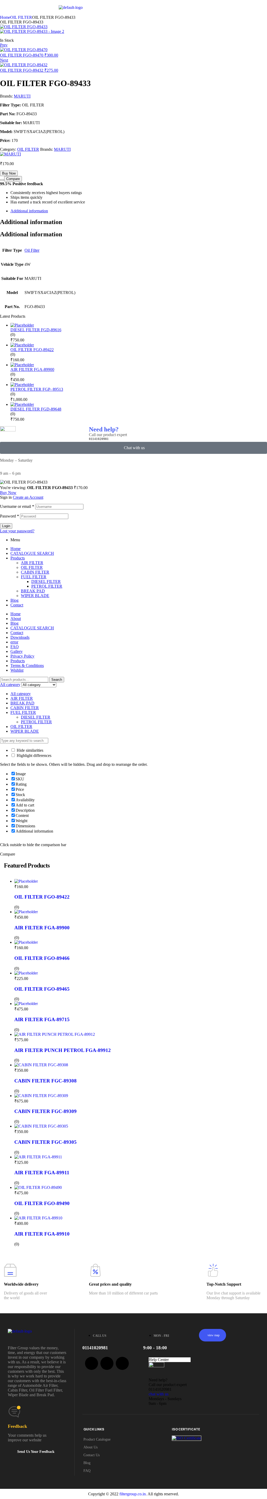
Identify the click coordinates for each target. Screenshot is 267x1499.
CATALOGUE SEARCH (32, 553)
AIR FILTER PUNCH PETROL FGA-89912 (62, 1050)
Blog (14, 600)
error (14, 642)
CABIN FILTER (35, 572)
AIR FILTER (32, 563)
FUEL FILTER (33, 577)
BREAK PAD (33, 591)
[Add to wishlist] (2, 180)
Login (6, 526)
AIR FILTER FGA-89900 (42, 927)
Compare (13, 179)
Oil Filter (32, 250)
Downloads (19, 637)
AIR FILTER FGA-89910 (42, 1234)
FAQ (14, 647)
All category (20, 693)
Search (56, 680)
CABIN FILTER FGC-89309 (45, 1111)
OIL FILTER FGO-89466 (42, 958)
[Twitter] (106, 1363)
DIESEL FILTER (46, 581)
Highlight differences (33, 755)
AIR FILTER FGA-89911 (41, 1172)
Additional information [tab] (31, 222)
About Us (90, 1447)
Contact (16, 605)
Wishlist (16, 670)
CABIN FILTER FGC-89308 (45, 1080)
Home (5, 17)
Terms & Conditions (27, 665)
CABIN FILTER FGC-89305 (45, 1142)
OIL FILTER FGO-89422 (42, 897)
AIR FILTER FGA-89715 (42, 1019)
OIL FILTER (21, 17)
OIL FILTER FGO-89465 (42, 989)
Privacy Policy (22, 656)
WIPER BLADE (35, 595)
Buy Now (9, 173)
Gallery (16, 651)
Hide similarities (29, 750)
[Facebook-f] (91, 1363)
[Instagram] (122, 1363)
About (15, 618)
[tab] (138, 211)
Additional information (29, 211)
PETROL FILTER (46, 586)
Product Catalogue (97, 1439)
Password (9, 516)
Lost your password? (17, 531)
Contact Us (91, 1455)
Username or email (17, 506)
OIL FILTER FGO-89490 (42, 1203)
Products (17, 558)
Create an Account (28, 497)
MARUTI (22, 96)
